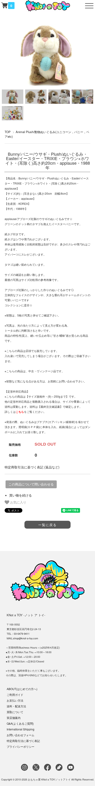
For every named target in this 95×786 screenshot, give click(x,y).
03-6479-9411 (22, 633)
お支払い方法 (15, 700)
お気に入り (17, 502)
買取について (15, 712)
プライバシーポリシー (20, 746)
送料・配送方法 (16, 706)
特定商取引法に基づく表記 (23, 741)
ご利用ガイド (15, 695)
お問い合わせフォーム (20, 735)
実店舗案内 (14, 718)
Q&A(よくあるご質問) (20, 723)
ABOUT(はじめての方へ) (22, 689)
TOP (8, 132)
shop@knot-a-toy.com (25, 638)
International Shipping (20, 729)
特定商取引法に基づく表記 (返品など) (32, 467)
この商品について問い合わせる (31, 484)
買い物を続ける (20, 495)
